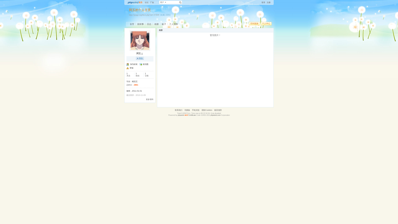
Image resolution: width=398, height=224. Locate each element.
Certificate (192, 115)
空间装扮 (254, 23)
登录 (263, 2)
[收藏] (162, 15)
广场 (152, 2)
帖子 (164, 24)
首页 (132, 24)
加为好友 (134, 64)
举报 (131, 68)
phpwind (181, 115)
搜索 (180, 2)
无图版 (187, 110)
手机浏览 (195, 110)
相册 (156, 24)
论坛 (146, 2)
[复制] (168, 15)
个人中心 (266, 23)
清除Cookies (206, 110)
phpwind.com (215, 115)
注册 (269, 2)
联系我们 (178, 110)
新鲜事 (140, 24)
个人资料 (173, 24)
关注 (141, 58)
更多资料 (149, 99)
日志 (149, 24)
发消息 (145, 64)
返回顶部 (218, 110)
